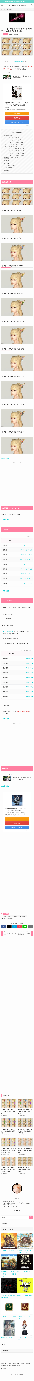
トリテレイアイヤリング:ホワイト (15, 151)
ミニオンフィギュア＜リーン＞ (25, 1338)
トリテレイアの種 (8, 631)
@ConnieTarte (18, 61)
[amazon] (19, 1210)
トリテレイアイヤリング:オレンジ (15, 146)
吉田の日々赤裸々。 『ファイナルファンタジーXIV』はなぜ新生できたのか (17, 104)
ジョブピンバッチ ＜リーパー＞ (25, 1317)
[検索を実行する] (31, 1217)
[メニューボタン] (2, 5)
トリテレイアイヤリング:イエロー (15, 142)
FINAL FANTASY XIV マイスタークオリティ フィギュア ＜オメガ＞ (16, 809)
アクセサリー (15, 916)
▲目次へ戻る (5, 458)
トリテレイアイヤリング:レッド (14, 138)
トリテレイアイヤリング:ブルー (14, 140)
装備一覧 (6, 161)
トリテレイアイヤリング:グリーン (15, 144)
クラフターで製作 (11, 165)
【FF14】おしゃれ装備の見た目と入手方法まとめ (22, 77)
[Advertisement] (17, 482)
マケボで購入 (9, 168)
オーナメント (23, 916)
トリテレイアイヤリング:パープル (15, 149)
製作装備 (5, 34)
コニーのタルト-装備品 (17, 5)
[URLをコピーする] (30, 926)
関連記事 (6, 170)
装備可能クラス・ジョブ (11, 158)
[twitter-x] (15, 1210)
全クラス (4, 918)
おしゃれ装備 (7, 916)
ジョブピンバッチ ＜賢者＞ (9, 1317)
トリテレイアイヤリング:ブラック (15, 153)
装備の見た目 (8, 136)
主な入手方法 (8, 163)
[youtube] (17, 1210)
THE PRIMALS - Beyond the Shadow (8, 1296)
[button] (3, 926)
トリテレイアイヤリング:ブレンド (15, 155)
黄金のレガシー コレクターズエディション (24, 1252)
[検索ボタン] (32, 5)
